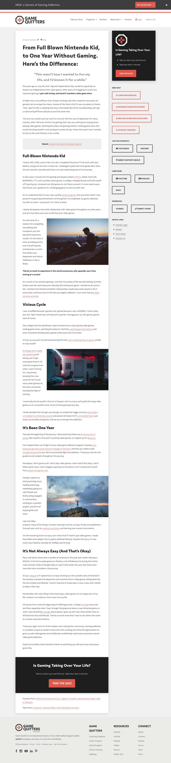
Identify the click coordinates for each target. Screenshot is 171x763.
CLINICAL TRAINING (126, 130)
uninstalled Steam (86, 416)
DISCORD (145, 148)
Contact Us (120, 238)
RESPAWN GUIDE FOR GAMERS (131, 107)
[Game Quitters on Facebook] (16, 751)
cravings (85, 604)
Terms (38, 744)
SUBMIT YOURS (144, 208)
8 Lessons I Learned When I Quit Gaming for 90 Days (56, 707)
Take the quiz (126, 73)
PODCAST (145, 178)
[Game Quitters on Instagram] (21, 751)
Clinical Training (95, 749)
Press (140, 754)
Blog (44, 40)
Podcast (117, 741)
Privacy (32, 744)
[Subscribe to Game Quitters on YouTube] (26, 751)
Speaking (92, 754)
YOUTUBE (122, 178)
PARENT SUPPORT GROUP (128, 160)
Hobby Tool (118, 754)
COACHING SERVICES (127, 95)
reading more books (51, 528)
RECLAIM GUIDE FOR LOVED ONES (133, 118)
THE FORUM (123, 148)
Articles (117, 736)
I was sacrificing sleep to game (80, 340)
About (140, 732)
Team (140, 749)
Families (117, 732)
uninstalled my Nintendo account (37, 416)
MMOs (77, 177)
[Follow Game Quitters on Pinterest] (36, 751)
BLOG (118, 190)
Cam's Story (121, 233)
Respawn (91, 438)
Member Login (121, 225)
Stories (116, 749)
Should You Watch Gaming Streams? (65, 144)
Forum (141, 745)
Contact (141, 736)
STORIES (119, 208)
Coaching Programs (97, 736)
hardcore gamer (69, 195)
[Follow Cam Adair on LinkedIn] (31, 751)
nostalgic (46, 611)
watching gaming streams (81, 329)
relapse (33, 575)
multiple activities (31, 452)
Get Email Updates (60, 744)
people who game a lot (37, 470)
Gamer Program (95, 741)
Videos (116, 745)
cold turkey (92, 412)
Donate (119, 229)
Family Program (95, 745)
